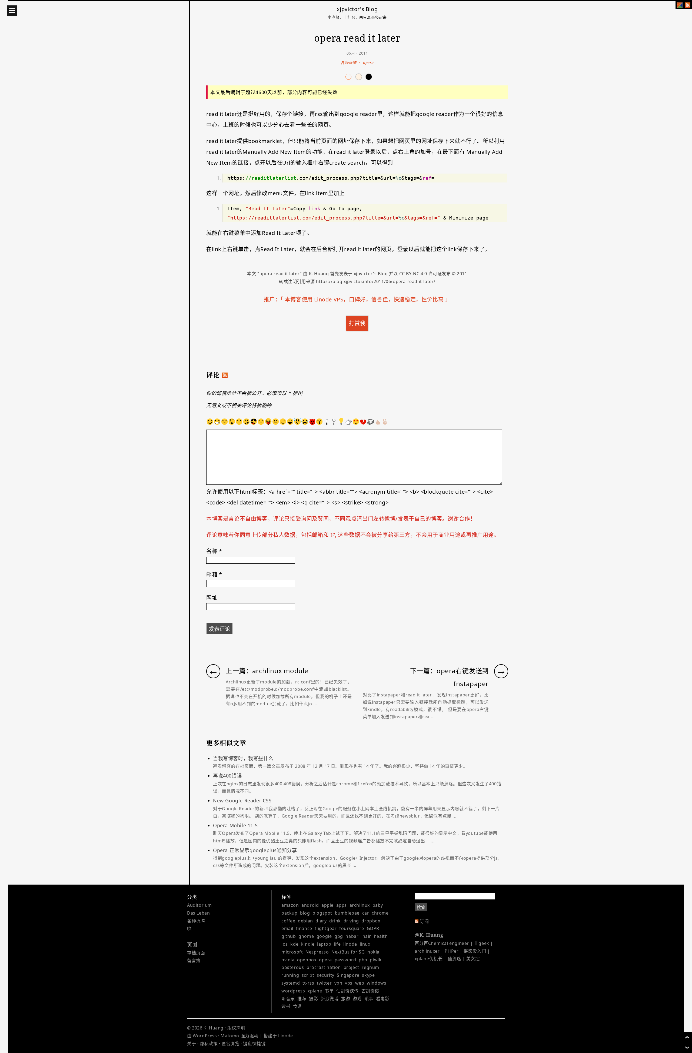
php (363, 960)
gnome (306, 936)
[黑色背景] (369, 77)
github (288, 936)
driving (351, 921)
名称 (214, 551)
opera (368, 62)
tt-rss (308, 983)
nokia (373, 952)
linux (365, 944)
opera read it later (280, 274)
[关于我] (680, 5)
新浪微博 (329, 999)
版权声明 (236, 1028)
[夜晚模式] (359, 77)
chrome (380, 913)
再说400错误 (357, 783)
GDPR (373, 928)
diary (321, 921)
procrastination (324, 967)
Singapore (348, 975)
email (287, 928)
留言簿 (194, 961)
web (359, 983)
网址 (211, 597)
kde (294, 944)
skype (368, 975)
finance (304, 928)
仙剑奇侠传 (347, 991)
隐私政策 (209, 1044)
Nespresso (317, 952)
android (310, 905)
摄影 (313, 999)
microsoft (292, 952)
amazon (290, 905)
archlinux (360, 905)
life (337, 944)
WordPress (205, 1036)
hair (366, 936)
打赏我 (357, 323)
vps (348, 983)
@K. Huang (429, 935)
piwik (375, 960)
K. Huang (319, 274)
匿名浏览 (230, 1044)
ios (284, 944)
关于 (191, 1044)
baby (377, 905)
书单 (329, 991)
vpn (338, 983)
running (290, 975)
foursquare (351, 928)
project (351, 967)
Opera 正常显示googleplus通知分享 (357, 858)
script (308, 975)
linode (350, 944)
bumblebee (347, 913)
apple (327, 905)
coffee (288, 921)
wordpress (293, 991)
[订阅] (687, 5)
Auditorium (199, 905)
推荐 (301, 999)
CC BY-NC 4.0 (413, 274)
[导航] (12, 10)
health (381, 936)
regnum (370, 967)
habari (352, 936)
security (325, 975)
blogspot (322, 913)
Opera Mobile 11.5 (355, 833)
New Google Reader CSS (356, 808)
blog (305, 913)
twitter (324, 983)
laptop (324, 944)
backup (289, 913)
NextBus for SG (348, 952)
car (365, 913)
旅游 (345, 999)
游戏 (357, 999)
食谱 (297, 1006)
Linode (285, 1036)
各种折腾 (348, 62)
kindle (308, 944)
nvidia (288, 960)
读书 (285, 1006)
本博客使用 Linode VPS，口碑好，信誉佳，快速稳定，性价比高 (364, 299)
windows (376, 983)
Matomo (230, 1036)
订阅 (424, 921)
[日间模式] (348, 77)
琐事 (368, 999)
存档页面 (196, 953)
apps (341, 905)
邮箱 (214, 574)
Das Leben (198, 913)
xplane (315, 991)
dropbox (370, 921)
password (345, 960)
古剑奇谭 (370, 991)
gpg (338, 936)
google (324, 936)
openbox (306, 960)
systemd (290, 983)
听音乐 (288, 999)
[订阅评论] (225, 375)
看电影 (383, 999)
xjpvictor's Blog (357, 9)
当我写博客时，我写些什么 (340, 762)
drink (335, 921)
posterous (292, 967)
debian (305, 921)
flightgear (326, 928)
